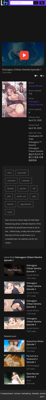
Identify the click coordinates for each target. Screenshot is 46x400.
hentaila (35, 393)
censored (11, 180)
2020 (9, 173)
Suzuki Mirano (36, 85)
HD (34, 188)
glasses (23, 188)
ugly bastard (25, 204)
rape (34, 196)
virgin (9, 212)
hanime (17, 393)
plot (9, 196)
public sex (21, 196)
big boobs (22, 173)
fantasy (10, 188)
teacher (10, 204)
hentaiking (26, 393)
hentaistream (7, 393)
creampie (26, 180)
